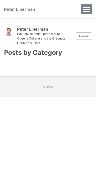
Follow (84, 36)
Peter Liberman (19, 9)
